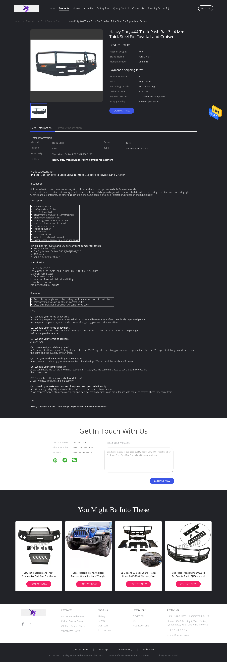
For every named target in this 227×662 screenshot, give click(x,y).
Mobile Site (149, 649)
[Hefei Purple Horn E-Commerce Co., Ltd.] (57, 460)
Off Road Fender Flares (73, 626)
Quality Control (121, 8)
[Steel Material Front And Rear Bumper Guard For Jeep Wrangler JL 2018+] (88, 544)
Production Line (141, 625)
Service (102, 620)
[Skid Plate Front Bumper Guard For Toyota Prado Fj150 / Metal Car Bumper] (188, 544)
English (205, 8)
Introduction (104, 630)
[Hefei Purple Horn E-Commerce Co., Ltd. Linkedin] (30, 624)
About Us (88, 8)
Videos (76, 8)
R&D (135, 620)
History (101, 616)
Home (52, 8)
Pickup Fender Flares (72, 621)
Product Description (70, 128)
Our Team (103, 625)
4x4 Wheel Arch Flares (72, 616)
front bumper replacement (70, 406)
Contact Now (122, 110)
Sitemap (103, 649)
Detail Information (41, 128)
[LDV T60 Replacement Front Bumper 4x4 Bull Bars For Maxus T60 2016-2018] (38, 544)
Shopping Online (156, 8)
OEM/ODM (138, 616)
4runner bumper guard (96, 406)
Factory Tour (103, 8)
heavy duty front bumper (43, 406)
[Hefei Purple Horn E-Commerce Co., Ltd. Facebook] (23, 624)
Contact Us (138, 8)
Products (64, 8)
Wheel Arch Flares (70, 630)
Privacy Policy (125, 649)
